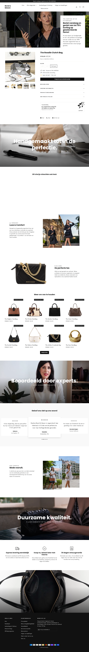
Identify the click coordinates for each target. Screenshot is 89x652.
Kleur (42, 63)
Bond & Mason (8, 7)
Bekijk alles (44, 352)
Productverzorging (47, 92)
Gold (42, 66)
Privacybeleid (24, 621)
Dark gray (53, 66)
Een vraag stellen (46, 96)
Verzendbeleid (24, 626)
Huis (23, 5)
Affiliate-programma (9, 631)
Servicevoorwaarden (25, 628)
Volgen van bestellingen (61, 5)
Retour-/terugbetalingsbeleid (27, 623)
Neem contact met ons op (27, 636)
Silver (47, 66)
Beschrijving (44, 84)
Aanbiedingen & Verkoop (45, 5)
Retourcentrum (44, 8)
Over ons (23, 638)
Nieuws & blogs (8, 628)
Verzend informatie (46, 88)
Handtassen (7, 623)
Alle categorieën (31, 5)
